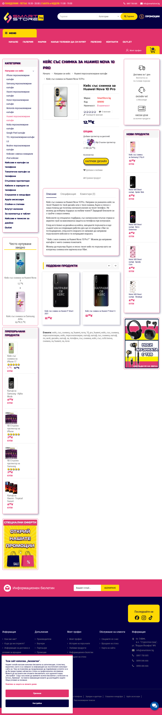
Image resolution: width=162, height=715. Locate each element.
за (72, 332)
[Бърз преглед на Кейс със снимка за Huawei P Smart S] (110, 311)
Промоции (41, 652)
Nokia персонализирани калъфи (17, 126)
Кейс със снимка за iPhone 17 (12, 358)
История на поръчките (79, 643)
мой (48, 338)
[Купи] (51, 311)
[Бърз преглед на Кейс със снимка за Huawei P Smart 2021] (70, 311)
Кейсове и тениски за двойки (17, 220)
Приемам (37, 693)
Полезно (96, 42)
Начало (13, 42)
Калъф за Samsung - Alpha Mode (15, 393)
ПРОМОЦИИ (152, 16)
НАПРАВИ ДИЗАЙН (96, 161)
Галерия (28, 42)
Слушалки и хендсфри (17, 194)
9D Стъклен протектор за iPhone (13, 428)
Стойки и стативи (14, 204)
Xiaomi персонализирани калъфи (17, 93)
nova (83, 332)
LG (7, 141)
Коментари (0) (87, 193)
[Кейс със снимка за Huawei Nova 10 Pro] (61, 102)
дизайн (55, 338)
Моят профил (75, 639)
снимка (66, 332)
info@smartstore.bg (145, 650)
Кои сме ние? (10, 639)
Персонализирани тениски (84, 700)
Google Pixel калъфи (15, 133)
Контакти (112, 42)
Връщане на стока (77, 656)
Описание (51, 193)
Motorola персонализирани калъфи (18, 110)
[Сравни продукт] (64, 311)
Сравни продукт (93, 178)
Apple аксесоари (14, 199)
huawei (77, 332)
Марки (42, 42)
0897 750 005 (142, 655)
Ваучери (41, 643)
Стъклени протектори (17, 181)
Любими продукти (77, 648)
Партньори (42, 648)
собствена (107, 338)
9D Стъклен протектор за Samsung (13, 463)
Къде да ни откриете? (14, 643)
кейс (54, 332)
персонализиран (51, 335)
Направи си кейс (14, 70)
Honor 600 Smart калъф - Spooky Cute (135, 262)
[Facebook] (137, 617)
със (59, 332)
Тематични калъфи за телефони (17, 173)
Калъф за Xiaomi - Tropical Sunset (15, 498)
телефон (74, 338)
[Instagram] (144, 617)
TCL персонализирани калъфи (20, 137)
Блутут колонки (14, 209)
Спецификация (68, 193)
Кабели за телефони (74, 696)
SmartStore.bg (104, 98)
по (44, 338)
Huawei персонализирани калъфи (18, 118)
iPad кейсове (12, 158)
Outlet (127, 42)
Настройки (37, 703)
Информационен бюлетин (81, 652)
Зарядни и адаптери (94, 696)
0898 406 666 (142, 666)
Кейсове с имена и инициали (19, 154)
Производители (44, 639)
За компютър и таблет (17, 213)
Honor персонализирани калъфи (17, 102)
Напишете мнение (94, 115)
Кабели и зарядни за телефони (17, 187)
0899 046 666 (142, 660)
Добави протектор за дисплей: (96, 136)
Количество (88, 155)
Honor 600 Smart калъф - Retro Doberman (135, 227)
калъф (87, 335)
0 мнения (106, 111)
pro (91, 332)
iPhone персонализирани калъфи (17, 77)
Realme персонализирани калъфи (18, 147)
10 (88, 332)
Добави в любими (94, 170)
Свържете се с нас (110, 639)
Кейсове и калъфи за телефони (17, 164)
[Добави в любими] (58, 311)
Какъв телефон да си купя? (68, 42)
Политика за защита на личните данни (21, 684)
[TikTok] (150, 617)
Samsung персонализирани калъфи (18, 85)
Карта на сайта (108, 648)
